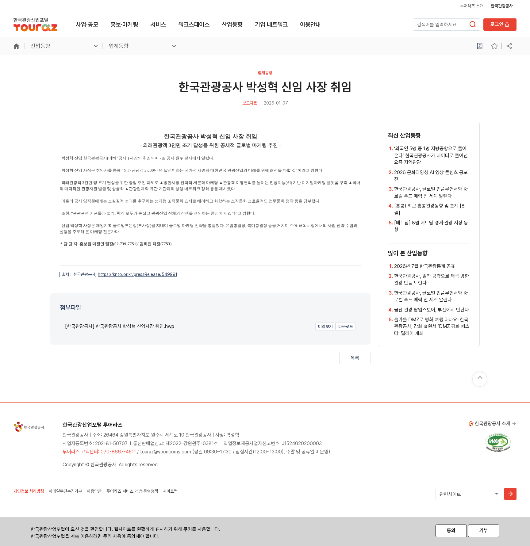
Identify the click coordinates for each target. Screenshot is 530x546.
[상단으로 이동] (480, 379)
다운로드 (345, 326)
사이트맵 (170, 491)
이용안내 (310, 24)
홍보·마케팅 (124, 24)
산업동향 (232, 24)
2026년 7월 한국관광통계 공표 (424, 266)
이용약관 (94, 491)
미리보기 (325, 326)
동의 (451, 530)
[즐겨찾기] (494, 46)
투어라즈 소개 (471, 5)
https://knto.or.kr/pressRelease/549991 (137, 274)
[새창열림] (473, 24)
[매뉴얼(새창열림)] (480, 46)
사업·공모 (87, 24)
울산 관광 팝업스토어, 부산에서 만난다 (431, 310)
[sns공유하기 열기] (509, 46)
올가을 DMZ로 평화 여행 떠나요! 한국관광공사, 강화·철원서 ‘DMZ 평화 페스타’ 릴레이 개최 (432, 326)
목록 (355, 358)
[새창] (498, 442)
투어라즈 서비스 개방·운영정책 (132, 491)
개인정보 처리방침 (28, 491)
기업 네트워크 (271, 24)
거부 (483, 530)
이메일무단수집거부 (65, 491)
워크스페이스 (193, 24)
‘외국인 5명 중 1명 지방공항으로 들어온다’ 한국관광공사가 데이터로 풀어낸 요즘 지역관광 (431, 155)
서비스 (158, 24)
